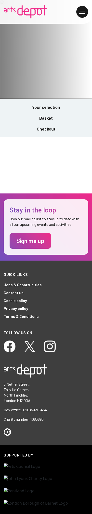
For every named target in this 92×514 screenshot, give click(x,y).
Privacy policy (16, 308)
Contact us (14, 292)
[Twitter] (29, 345)
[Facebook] (9, 345)
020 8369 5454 (35, 409)
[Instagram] (50, 345)
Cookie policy (15, 300)
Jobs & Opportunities (23, 284)
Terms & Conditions (21, 316)
